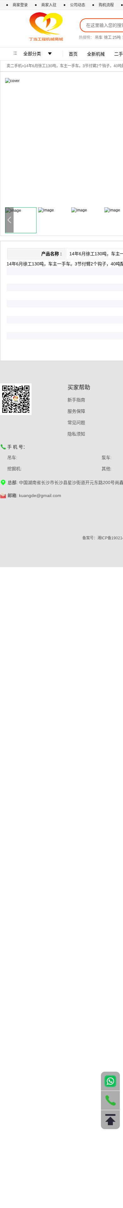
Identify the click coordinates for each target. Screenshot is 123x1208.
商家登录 (21, 5)
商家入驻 (49, 5)
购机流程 (106, 5)
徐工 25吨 (112, 37)
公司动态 (77, 5)
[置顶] (110, 1119)
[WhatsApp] (110, 1081)
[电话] (110, 1100)
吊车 (98, 37)
